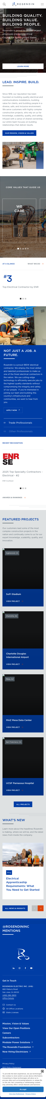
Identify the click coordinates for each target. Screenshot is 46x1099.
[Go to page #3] (23, 248)
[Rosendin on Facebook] (25, 968)
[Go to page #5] (28, 248)
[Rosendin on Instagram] (19, 968)
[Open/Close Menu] (42, 4)
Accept (23, 1089)
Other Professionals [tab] (21, 431)
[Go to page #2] (20, 248)
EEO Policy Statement (11, 1067)
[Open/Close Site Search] (4, 4)
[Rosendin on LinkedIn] (13, 968)
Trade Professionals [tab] (20, 422)
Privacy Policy (31, 1094)
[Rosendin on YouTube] (31, 968)
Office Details (8, 998)
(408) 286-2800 (9, 995)
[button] (42, 1071)
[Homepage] (23, 4)
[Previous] (35, 908)
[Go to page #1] (18, 248)
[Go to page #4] (25, 248)
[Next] (41, 908)
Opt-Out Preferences (16, 1094)
